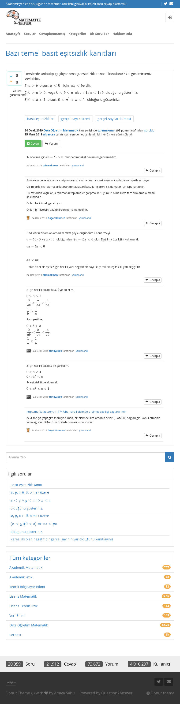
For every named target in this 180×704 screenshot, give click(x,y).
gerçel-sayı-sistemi (75, 118)
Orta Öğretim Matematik (61, 130)
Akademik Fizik (20, 577)
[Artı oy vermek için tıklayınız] (11, 76)
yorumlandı (78, 165)
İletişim (11, 682)
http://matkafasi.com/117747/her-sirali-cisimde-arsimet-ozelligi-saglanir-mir (76, 412)
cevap (35, 144)
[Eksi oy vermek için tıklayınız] (11, 81)
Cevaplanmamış (52, 33)
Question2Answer (117, 693)
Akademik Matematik (25, 567)
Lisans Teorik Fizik (23, 606)
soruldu (149, 130)
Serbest (15, 635)
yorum (53, 144)
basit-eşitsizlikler (40, 118)
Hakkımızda (122, 33)
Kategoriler (77, 33)
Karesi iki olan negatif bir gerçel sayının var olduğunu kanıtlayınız (62, 539)
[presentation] (33, 85)
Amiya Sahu (64, 693)
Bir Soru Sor (99, 33)
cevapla (155, 170)
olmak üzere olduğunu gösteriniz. (31, 500)
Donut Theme (18, 693)
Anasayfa (13, 33)
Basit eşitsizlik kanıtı (26, 485)
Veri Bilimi (17, 615)
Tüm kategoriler (30, 558)
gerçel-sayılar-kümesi (114, 118)
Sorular (30, 33)
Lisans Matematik (23, 596)
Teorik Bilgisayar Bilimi (27, 586)
